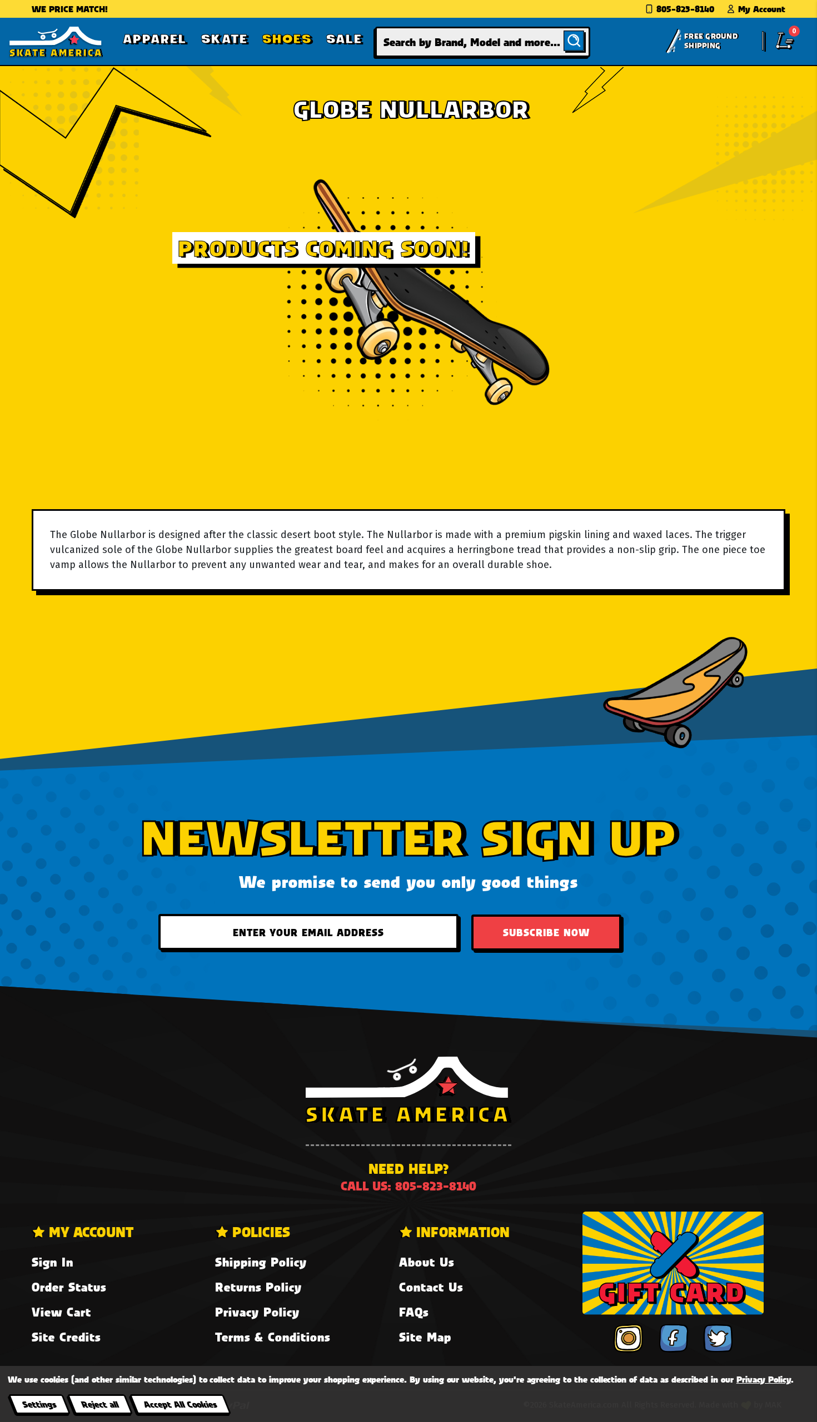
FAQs (414, 1311)
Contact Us (431, 1286)
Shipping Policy (261, 1261)
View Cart (61, 1311)
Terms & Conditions (272, 1336)
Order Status (69, 1286)
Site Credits (66, 1336)
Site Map (425, 1336)
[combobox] (482, 42)
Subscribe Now (546, 932)
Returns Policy (258, 1286)
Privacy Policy (257, 1311)
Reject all (100, 1404)
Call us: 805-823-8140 (408, 1185)
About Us (426, 1261)
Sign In (52, 1261)
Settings (39, 1404)
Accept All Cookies (180, 1404)
